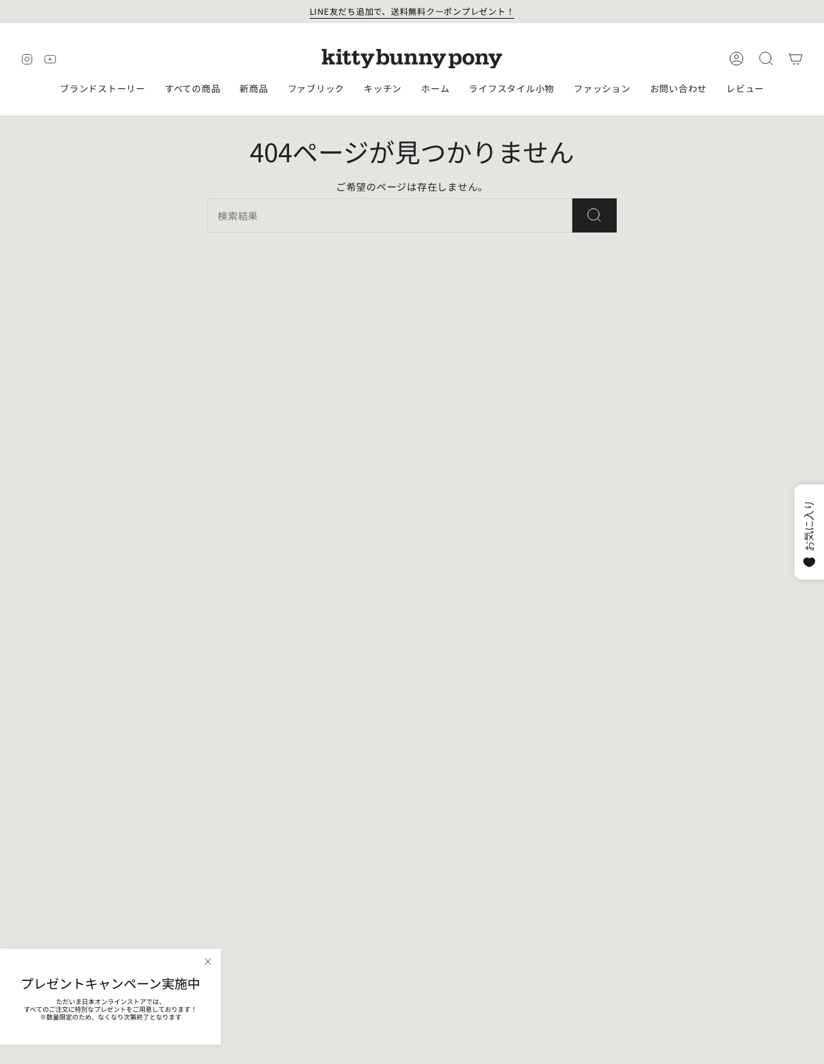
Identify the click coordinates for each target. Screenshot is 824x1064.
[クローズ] (208, 961)
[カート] (795, 59)
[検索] (594, 215)
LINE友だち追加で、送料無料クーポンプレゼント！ (412, 11)
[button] (102, 89)
